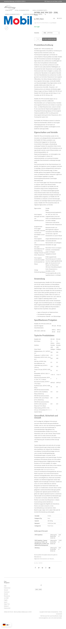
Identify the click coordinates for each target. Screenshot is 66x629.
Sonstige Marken (29, 14)
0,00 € (60, 18)
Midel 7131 (7, 604)
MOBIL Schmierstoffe (12, 14)
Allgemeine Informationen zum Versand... (44, 558)
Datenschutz (7, 588)
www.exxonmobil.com (49, 469)
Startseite (8, 10)
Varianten (36, 32)
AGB (5, 586)
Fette (49, 518)
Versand (54, 22)
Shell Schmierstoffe (40, 10)
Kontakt (6, 594)
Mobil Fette (50, 526)
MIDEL (40, 14)
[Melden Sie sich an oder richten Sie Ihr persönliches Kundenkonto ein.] (54, 18)
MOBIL (49, 516)
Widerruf (6, 606)
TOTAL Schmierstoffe (22, 10)
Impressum (6, 592)
